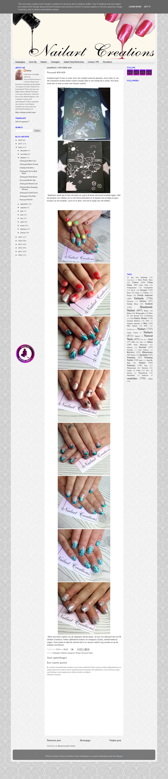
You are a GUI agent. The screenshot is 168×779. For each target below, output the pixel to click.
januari (23, 232)
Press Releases (143, 350)
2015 (20, 237)
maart (22, 225)
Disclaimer (107, 62)
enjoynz (96, 756)
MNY (148, 321)
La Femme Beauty (139, 318)
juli (21, 211)
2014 (20, 240)
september (24, 204)
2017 (20, 143)
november (24, 154)
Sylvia (28, 70)
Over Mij (32, 62)
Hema (129, 313)
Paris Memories (140, 344)
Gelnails (64, 653)
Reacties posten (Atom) (66, 746)
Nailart (78, 653)
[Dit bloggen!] (81, 649)
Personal (85, 653)
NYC (146, 326)
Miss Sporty (132, 326)
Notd (150, 339)
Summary (131, 365)
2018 (20, 140)
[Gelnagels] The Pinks (28, 196)
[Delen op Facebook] (86, 649)
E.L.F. (133, 290)
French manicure (145, 295)
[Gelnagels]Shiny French (29, 164)
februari (23, 229)
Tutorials (145, 368)
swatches (132, 378)
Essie (129, 292)
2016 (20, 147)
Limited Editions (133, 321)
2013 (20, 244)
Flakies (146, 292)
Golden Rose (132, 304)
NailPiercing (130, 329)
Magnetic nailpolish (133, 323)
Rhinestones (147, 352)
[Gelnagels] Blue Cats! (28, 161)
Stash (141, 360)
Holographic (140, 313)
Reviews (130, 352)
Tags (145, 365)
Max (145, 323)
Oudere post (115, 740)
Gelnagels (55, 62)
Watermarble (131, 375)
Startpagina (20, 62)
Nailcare (137, 336)
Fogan (129, 295)
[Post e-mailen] (72, 649)
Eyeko (137, 293)
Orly (141, 342)
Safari (133, 355)
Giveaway (130, 301)
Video (138, 370)
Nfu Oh (143, 339)
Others (150, 341)
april (22, 222)
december (24, 150)
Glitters (143, 301)
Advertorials (130, 280)
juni (22, 214)
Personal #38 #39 (26, 199)
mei (21, 218)
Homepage (85, 740)
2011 (20, 251)
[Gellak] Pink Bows (27, 167)
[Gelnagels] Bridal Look (29, 183)
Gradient (149, 303)
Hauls (146, 310)
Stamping (131, 357)
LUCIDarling (148, 316)
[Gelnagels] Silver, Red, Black (28, 172)
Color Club (143, 285)
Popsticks (130, 350)
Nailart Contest (132, 333)
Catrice (135, 282)
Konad (136, 315)
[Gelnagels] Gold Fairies (29, 192)
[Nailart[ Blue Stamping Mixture (29, 188)
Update (129, 370)
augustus (23, 207)
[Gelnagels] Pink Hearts (28, 177)
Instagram (71, 653)
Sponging (144, 354)
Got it (147, 7)
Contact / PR (93, 62)
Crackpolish (148, 287)
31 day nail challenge (137, 277)
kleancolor (145, 375)
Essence (143, 290)
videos (150, 378)
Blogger (119, 756)
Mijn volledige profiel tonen (25, 112)
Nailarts (43, 62)
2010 (20, 255)
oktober (23, 157)
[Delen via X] (83, 649)
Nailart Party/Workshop (74, 62)
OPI (133, 342)
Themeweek (131, 368)
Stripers (142, 362)
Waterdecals (142, 373)
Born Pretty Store (145, 280)
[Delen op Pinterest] (88, 649)
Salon (91, 653)
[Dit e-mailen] (78, 649)
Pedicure (129, 347)
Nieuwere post (54, 740)
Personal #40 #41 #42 (28, 180)
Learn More (135, 7)
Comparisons (132, 287)
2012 (20, 248)
